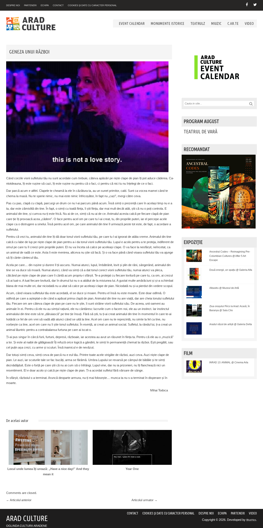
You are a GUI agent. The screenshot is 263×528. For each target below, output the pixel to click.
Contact (58, 5)
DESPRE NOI (13, 5)
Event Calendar (132, 23)
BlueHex (251, 520)
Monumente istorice (167, 23)
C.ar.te (233, 23)
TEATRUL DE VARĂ (200, 131)
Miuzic (216, 23)
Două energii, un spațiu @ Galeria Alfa (230, 270)
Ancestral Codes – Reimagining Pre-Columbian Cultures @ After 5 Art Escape (229, 256)
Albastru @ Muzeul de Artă (224, 288)
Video (249, 23)
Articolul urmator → (144, 500)
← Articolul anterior (18, 500)
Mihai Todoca (159, 390)
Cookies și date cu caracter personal (92, 5)
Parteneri (30, 5)
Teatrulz (197, 23)
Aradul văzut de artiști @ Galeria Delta (230, 324)
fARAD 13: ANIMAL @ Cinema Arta (228, 362)
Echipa (45, 5)
